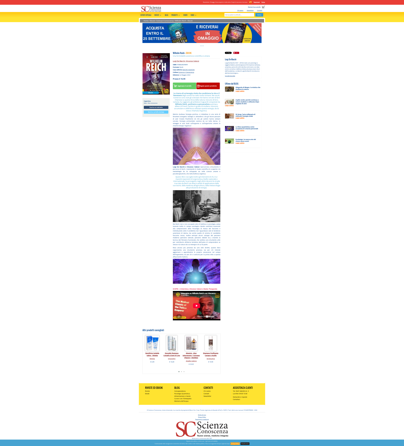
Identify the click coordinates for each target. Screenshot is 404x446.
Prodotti (174, 15)
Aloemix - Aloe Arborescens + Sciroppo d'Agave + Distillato (191, 355)
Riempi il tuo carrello (254, 7)
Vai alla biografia (230, 76)
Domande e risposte (240, 397)
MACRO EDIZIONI (189, 70)
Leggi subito (240, 91)
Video (193, 15)
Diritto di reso (202, 415)
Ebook (152, 21)
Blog (166, 15)
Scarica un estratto (156, 107)
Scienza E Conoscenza (165, 21)
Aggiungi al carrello (184, 86)
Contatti (259, 10)
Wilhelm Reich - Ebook (184, 21)
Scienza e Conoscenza (186, 72)
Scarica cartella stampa (156, 112)
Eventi (185, 15)
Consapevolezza (180, 391)
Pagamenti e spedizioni (202, 419)
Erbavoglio (171, 359)
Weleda (152, 359)
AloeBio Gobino (191, 361)
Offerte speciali (145, 15)
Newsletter (250, 10)
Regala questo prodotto (208, 86)
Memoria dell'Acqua (181, 401)
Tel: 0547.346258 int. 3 (241, 391)
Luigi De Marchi (179, 61)
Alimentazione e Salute (182, 396)
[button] (179, 372)
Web (145, 103)
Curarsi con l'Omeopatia (182, 399)
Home (146, 21)
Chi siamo (240, 10)
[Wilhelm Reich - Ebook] (156, 74)
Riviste (156, 15)
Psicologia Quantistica (182, 394)
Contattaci (236, 399)
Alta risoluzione (152, 103)
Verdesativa (211, 359)
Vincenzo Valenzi (192, 61)
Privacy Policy (235, 444)
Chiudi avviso (245, 444)
